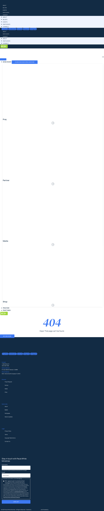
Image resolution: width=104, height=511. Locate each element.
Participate (6, 12)
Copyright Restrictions (10, 438)
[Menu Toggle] (3, 59)
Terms (6, 434)
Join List (16, 501)
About (4, 5)
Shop (6, 392)
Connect (5, 15)
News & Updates (9, 416)
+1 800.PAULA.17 (5, 364)
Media (6, 388)
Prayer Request (8, 381)
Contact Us (7, 441)
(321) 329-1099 (5, 365)
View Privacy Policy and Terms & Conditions (11, 497)
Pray (5, 119)
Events (5, 10)
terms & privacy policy (19, 491)
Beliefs (5, 7)
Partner (6, 385)
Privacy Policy (8, 431)
